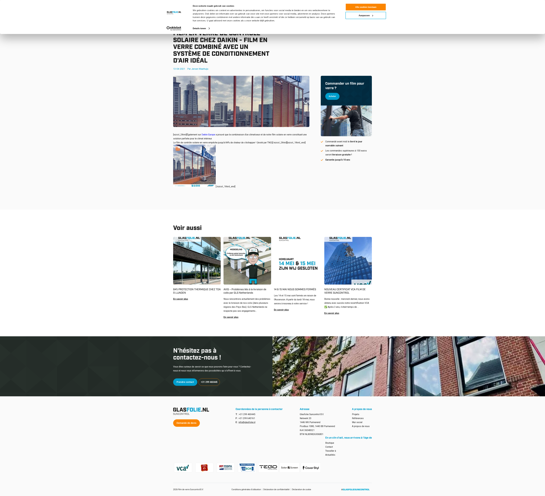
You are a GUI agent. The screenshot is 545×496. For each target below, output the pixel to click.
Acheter (332, 96)
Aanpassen (364, 15)
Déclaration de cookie (301, 489)
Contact (329, 447)
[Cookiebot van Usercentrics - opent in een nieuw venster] (174, 28)
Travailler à (330, 451)
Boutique (329, 443)
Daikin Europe (208, 134)
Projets (355, 414)
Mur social (357, 422)
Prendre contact (185, 382)
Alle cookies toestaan (365, 7)
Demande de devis (186, 423)
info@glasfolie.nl (247, 422)
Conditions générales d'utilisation (246, 489)
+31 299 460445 (209, 382)
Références (358, 418)
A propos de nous (361, 426)
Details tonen (199, 28)
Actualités (330, 454)
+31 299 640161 (247, 418)
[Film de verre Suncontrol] (192, 411)
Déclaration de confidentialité (276, 489)
